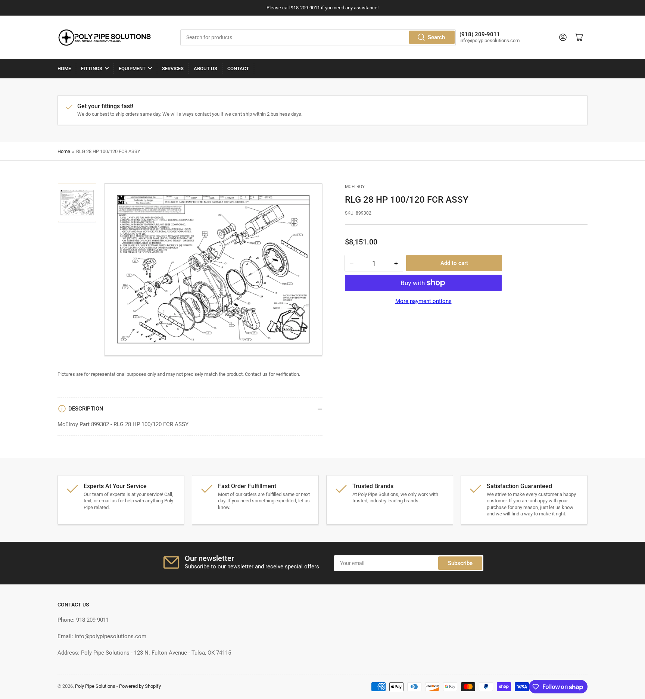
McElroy (355, 186)
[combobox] (318, 37)
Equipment (132, 68)
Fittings (91, 68)
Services (173, 68)
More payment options (423, 301)
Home (64, 68)
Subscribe (460, 563)
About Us (205, 68)
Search (436, 37)
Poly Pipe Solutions (95, 686)
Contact (238, 68)
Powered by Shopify (140, 686)
